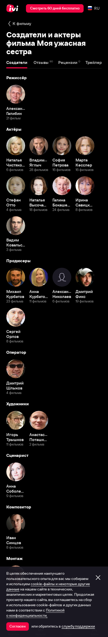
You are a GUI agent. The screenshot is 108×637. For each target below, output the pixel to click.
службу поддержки (78, 626)
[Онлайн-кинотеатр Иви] (13, 8)
